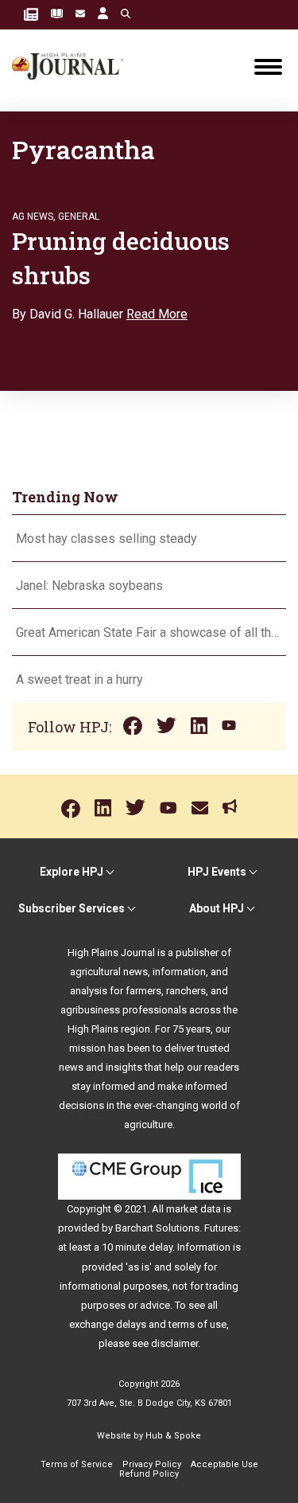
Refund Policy (149, 1474)
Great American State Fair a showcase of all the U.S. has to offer (149, 632)
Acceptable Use (224, 1464)
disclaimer (174, 1343)
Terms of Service (77, 1464)
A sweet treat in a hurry (79, 679)
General (78, 216)
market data (193, 1209)
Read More (157, 314)
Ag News (32, 216)
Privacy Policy (151, 1464)
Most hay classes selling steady (106, 538)
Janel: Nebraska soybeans (89, 585)
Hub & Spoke (173, 1436)
